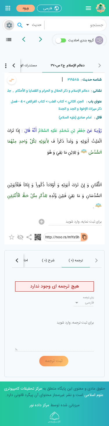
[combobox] (75, 25)
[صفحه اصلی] (100, 8)
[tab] (67, 65)
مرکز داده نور (39, 405)
